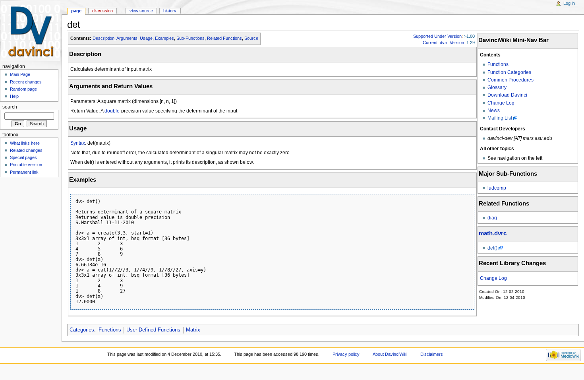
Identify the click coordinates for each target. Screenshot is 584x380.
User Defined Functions (153, 330)
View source (141, 10)
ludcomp (496, 188)
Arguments (126, 38)
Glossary (497, 87)
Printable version (26, 164)
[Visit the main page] (31, 31)
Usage (146, 38)
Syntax (77, 143)
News (493, 110)
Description (103, 38)
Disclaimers (431, 354)
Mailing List (499, 118)
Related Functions (224, 38)
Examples (164, 38)
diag (492, 218)
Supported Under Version (437, 36)
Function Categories (509, 72)
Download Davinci (507, 95)
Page (76, 10)
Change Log (500, 103)
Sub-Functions (190, 38)
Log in (569, 3)
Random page (23, 89)
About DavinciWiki (390, 354)
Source (251, 38)
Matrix (193, 330)
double (112, 111)
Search (9, 107)
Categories (82, 330)
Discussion (102, 10)
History (169, 10)
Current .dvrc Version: (444, 42)
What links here (25, 143)
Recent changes (26, 81)
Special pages (23, 157)
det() (492, 248)
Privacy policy (346, 354)
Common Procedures (510, 80)
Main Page (20, 74)
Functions (498, 64)
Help (14, 96)
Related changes (26, 150)
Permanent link (24, 172)
